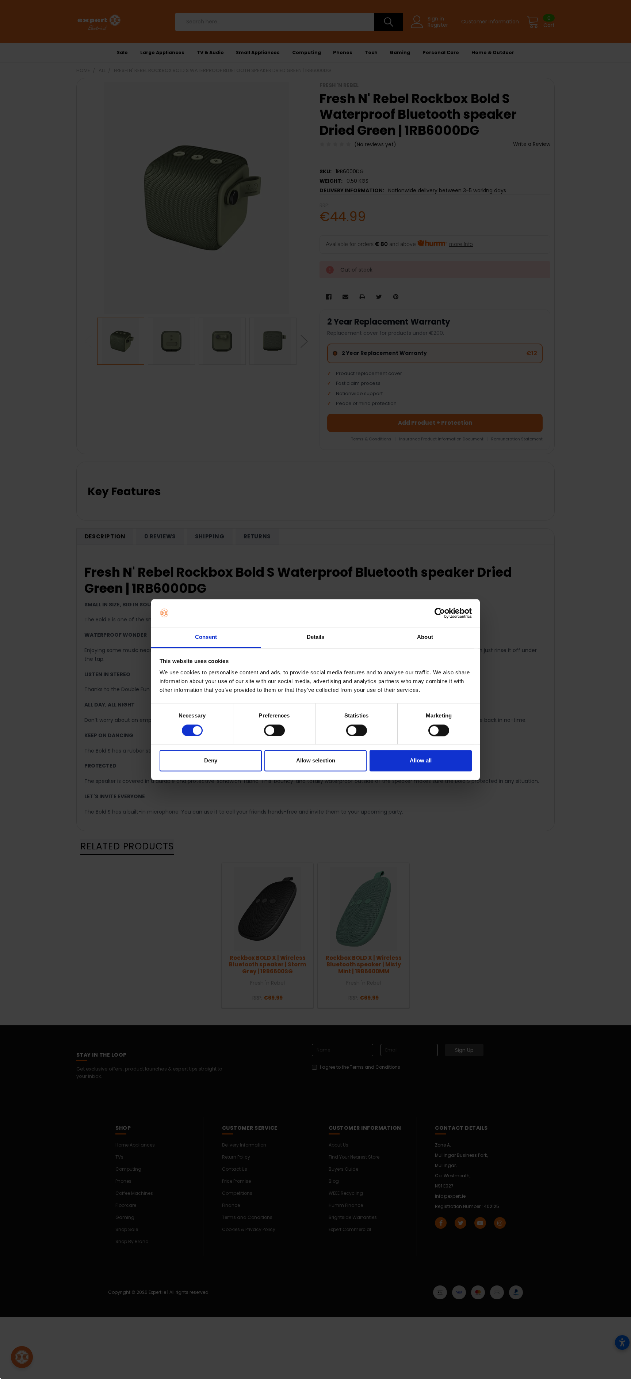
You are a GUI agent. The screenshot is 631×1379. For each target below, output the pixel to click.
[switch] (274, 730)
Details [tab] (316, 637)
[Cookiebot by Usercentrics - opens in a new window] (440, 612)
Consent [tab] (206, 637)
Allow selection (315, 761)
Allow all (421, 761)
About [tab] (425, 637)
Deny (210, 761)
